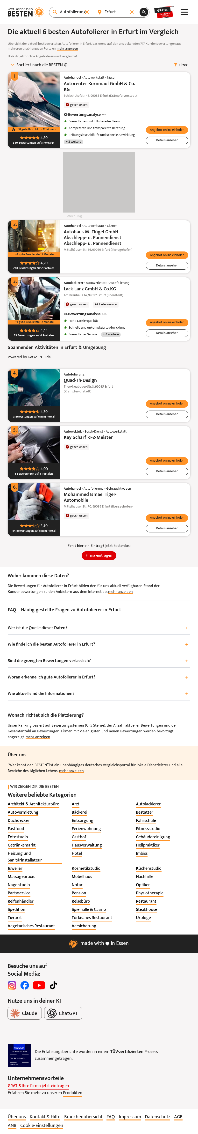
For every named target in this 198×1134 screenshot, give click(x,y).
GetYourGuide (39, 357)
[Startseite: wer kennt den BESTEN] (26, 12)
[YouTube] (39, 985)
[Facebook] (24, 985)
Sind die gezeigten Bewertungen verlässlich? (98, 661)
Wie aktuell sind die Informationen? (98, 694)
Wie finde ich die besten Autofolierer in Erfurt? (98, 645)
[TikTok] (53, 985)
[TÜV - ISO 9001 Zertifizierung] (19, 1055)
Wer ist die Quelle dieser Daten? (98, 628)
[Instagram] (12, 985)
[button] (167, 130)
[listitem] (33, 804)
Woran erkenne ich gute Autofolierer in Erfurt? (98, 677)
